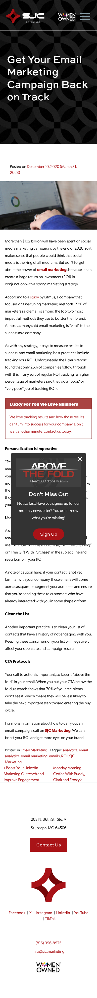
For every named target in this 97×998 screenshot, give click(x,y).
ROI (64, 755)
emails (54, 755)
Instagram (44, 912)
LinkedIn (63, 912)
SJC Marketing (58, 730)
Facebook (17, 912)
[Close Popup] (80, 459)
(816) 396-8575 (48, 942)
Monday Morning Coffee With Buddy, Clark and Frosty (69, 773)
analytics (70, 749)
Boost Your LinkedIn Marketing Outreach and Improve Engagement (24, 773)
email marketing (52, 269)
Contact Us (48, 845)
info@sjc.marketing (48, 951)
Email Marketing (34, 749)
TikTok (50, 918)
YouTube (81, 912)
